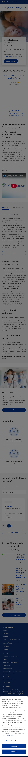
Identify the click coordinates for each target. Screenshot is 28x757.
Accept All (14, 751)
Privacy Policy (10, 735)
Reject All (14, 746)
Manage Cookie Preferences (14, 740)
